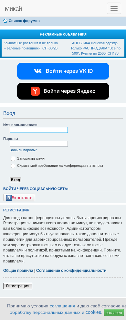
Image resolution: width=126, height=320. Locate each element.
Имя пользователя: (20, 125)
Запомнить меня (30, 158)
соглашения (62, 305)
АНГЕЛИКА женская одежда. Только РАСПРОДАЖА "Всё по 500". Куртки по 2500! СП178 (95, 47)
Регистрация (17, 286)
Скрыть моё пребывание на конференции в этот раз (59, 165)
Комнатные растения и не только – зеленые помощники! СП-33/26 (31, 45)
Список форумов (24, 21)
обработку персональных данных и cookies (55, 312)
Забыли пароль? (23, 150)
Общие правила (18, 270)
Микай (13, 8)
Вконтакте (22, 197)
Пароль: (10, 139)
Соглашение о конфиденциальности (71, 270)
